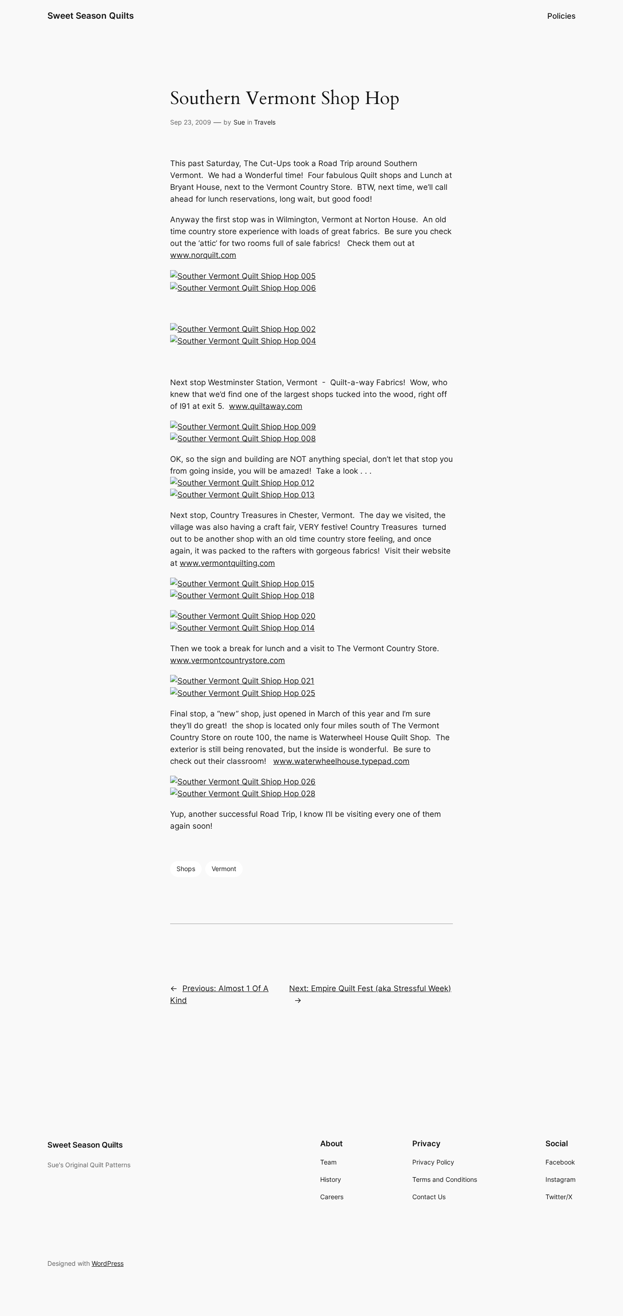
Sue (239, 122)
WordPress (108, 1263)
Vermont (224, 868)
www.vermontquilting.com (227, 563)
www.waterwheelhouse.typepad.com (341, 761)
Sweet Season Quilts (90, 15)
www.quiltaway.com (265, 406)
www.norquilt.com (203, 255)
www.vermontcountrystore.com (227, 660)
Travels (264, 122)
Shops (186, 868)
